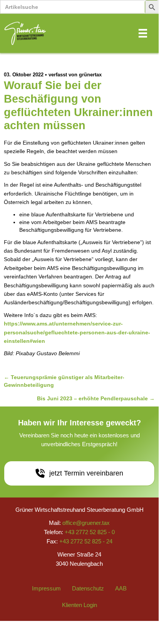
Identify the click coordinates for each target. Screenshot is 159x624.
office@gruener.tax (86, 522)
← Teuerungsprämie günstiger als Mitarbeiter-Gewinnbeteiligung (64, 381)
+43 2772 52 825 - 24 (85, 541)
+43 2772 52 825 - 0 (90, 532)
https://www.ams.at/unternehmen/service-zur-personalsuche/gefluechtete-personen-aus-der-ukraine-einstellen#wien (77, 332)
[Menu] (143, 33)
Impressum (46, 588)
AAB (121, 588)
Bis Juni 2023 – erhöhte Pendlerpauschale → (96, 398)
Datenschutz (88, 588)
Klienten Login (79, 605)
